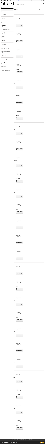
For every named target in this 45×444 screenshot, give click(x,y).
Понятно (42, 442)
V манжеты (3, 33)
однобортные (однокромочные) (6, 70)
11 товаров (17, 69)
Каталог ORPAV (4, 55)
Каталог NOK (4, 56)
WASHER (3, 18)
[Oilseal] (7, 3)
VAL (14, 377)
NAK (14, 177)
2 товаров (17, 84)
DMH (14, 83)
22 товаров (17, 255)
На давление (4, 14)
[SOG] (18, 328)
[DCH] (18, 49)
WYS (14, 408)
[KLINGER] (18, 157)
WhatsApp (16, 0)
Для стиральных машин (5, 48)
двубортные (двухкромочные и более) (5, 72)
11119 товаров (17, 115)
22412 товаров (18, 394)
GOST (14, 129)
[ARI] (18, 18)
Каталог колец (3, 37)
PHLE (14, 254)
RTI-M (14, 285)
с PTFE (3, 17)
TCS (14, 362)
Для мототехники (4, 44)
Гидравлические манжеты (5, 26)
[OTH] (18, 235)
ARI (14, 21)
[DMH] (18, 80)
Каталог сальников (4, 11)
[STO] (18, 343)
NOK (14, 192)
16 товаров (17, 240)
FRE (14, 98)
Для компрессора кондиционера (6, 52)
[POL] (18, 266)
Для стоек (3, 41)
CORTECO (15, 37)
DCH (14, 52)
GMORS (14, 114)
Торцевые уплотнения (4, 32)
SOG (14, 331)
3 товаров (17, 38)
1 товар (17, 100)
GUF (14, 145)
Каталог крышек (3, 36)
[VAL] (18, 374)
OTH (14, 238)
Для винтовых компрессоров (6, 51)
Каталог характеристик (4, 62)
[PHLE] (18, 251)
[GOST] (18, 126)
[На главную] (1, 7)
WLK (14, 393)
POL (14, 269)
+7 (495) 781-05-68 (3, 0)
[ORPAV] (18, 220)
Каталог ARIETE (4, 59)
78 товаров (17, 348)
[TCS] (18, 359)
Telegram (13, 0)
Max (18, 0)
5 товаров (17, 146)
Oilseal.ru (17, 439)
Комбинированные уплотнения (6, 21)
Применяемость (3, 40)
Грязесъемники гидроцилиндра (6, 29)
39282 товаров (18, 332)
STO (14, 346)
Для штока (3, 15)
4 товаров (17, 363)
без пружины (4, 66)
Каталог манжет (3, 25)
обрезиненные (4, 67)
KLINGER (15, 160)
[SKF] (18, 297)
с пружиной (3, 63)
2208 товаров (17, 224)
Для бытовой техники (5, 47)
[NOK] (18, 189)
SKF (14, 300)
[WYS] (18, 405)
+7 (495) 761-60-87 (8, 0)
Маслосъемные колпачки (5, 22)
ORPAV (14, 223)
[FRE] (18, 95)
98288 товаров (18, 178)
